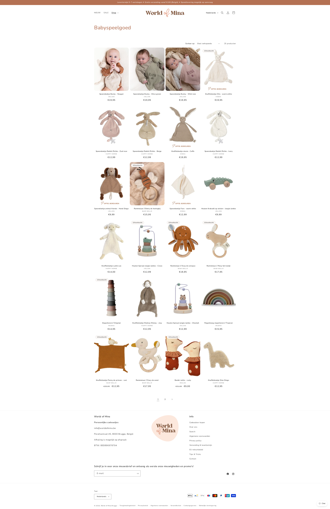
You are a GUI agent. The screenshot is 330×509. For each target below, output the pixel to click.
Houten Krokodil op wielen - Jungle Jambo (218, 208)
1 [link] (158, 399)
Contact (192, 459)
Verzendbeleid (176, 505)
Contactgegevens (190, 505)
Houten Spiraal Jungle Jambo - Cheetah (183, 323)
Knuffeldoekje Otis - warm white (218, 94)
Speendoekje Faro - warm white (183, 208)
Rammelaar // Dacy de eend (147, 380)
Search (192, 431)
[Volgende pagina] (172, 399)
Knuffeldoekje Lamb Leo (111, 266)
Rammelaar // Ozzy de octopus (182, 266)
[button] (114, 12)
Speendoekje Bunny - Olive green (147, 94)
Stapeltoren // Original (111, 323)
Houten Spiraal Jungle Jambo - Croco (147, 266)
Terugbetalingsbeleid (127, 505)
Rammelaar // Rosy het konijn (218, 266)
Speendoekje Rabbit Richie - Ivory (219, 151)
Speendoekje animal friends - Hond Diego (111, 208)
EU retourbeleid (196, 450)
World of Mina (106, 506)
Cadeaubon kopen (197, 422)
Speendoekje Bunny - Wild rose (183, 94)
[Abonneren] (137, 474)
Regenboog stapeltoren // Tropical (218, 323)
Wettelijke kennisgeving (207, 505)
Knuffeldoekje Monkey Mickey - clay (147, 323)
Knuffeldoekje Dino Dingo (218, 380)
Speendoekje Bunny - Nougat (111, 94)
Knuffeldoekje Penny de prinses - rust (111, 380)
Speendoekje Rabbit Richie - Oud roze (111, 151)
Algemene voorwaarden (199, 436)
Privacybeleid (143, 505)
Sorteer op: (190, 43)
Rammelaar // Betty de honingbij (147, 208)
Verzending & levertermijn (200, 445)
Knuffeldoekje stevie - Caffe (182, 151)
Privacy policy (195, 440)
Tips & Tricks (195, 454)
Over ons (193, 427)
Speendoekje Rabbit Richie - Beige (147, 151)
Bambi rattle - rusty (183, 380)
